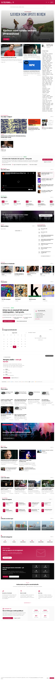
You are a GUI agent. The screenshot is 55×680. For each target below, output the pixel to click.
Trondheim (44, 95)
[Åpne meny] (13, 2)
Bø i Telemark (44, 64)
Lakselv (51, 104)
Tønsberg (44, 56)
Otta (43, 66)
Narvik (47, 102)
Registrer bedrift (17, 618)
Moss (50, 57)
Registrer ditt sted (14, 377)
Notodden (44, 62)
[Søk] (46, 2)
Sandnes (43, 78)
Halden (43, 58)
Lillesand (43, 92)
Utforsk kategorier (6, 537)
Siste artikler (5, 226)
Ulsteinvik (44, 84)
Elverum (49, 64)
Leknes (51, 109)
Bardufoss (48, 107)
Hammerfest (44, 103)
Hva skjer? (4, 197)
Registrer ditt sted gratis (14, 576)
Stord (52, 80)
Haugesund (48, 78)
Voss (51, 79)
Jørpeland (47, 83)
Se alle (51, 116)
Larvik (50, 56)
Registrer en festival (47, 161)
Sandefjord (44, 55)
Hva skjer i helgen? (6, 117)
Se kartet (6, 576)
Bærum (48, 70)
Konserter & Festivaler (8, 263)
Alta (49, 102)
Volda (50, 84)
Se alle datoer (40, 339)
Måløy (47, 82)
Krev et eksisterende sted (22, 321)
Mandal (47, 90)
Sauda (50, 83)
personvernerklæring (34, 677)
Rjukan (48, 62)
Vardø (43, 104)
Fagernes (46, 66)
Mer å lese (4, 447)
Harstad (43, 102)
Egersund (50, 82)
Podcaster (4, 282)
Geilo (51, 67)
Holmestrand (47, 61)
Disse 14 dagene (7, 499)
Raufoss (43, 67)
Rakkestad (44, 70)
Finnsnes (43, 107)
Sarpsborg (49, 55)
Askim (45, 69)
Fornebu (51, 74)
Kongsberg (44, 60)
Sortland (43, 109)
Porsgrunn (47, 57)
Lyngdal (47, 92)
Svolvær (47, 109)
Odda (43, 80)
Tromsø (43, 100)
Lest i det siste (5, 477)
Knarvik (43, 82)
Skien (47, 56)
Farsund (48, 91)
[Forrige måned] (3, 333)
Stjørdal (51, 96)
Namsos (47, 96)
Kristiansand (44, 88)
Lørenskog (48, 71)
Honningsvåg (47, 104)
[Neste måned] (26, 333)
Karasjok (43, 105)
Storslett (44, 108)
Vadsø (52, 103)
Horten (43, 61)
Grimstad (44, 90)
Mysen (48, 69)
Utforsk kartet (7, 377)
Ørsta (48, 84)
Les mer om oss (27, 602)
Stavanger (47, 77)
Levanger (44, 96)
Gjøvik (46, 58)
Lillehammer (49, 60)
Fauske (51, 108)
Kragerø (51, 62)
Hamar (43, 57)
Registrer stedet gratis (47, 159)
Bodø (47, 100)
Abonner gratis (7, 557)
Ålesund (51, 77)
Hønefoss (50, 58)
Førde (48, 79)
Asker (51, 70)
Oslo (43, 53)
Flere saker (4, 389)
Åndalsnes (44, 86)
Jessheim (44, 74)
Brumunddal (49, 65)
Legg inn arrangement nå (45, 215)
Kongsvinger (44, 65)
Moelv (50, 66)
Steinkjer (48, 95)
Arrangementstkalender (9, 330)
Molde (52, 78)
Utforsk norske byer (7, 518)
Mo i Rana (50, 100)
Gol (43, 69)
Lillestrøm (44, 71)
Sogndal (48, 80)
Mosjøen (47, 108)
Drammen (46, 53)
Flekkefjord (44, 91)
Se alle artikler (17, 230)
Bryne (43, 83)
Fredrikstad (51, 53)
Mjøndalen (48, 67)
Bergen (43, 77)
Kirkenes (48, 103)
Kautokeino (48, 105)
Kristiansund (44, 79)
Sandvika (48, 74)
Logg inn (51, 2)
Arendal (48, 88)
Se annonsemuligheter (7, 618)
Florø (46, 80)
